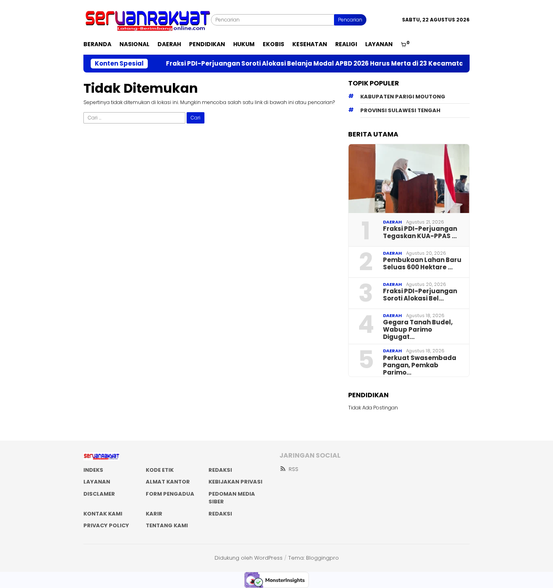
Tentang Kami (167, 525)
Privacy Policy (106, 525)
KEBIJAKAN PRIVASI (235, 482)
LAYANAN (96, 482)
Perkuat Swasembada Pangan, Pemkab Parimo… (419, 365)
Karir (154, 514)
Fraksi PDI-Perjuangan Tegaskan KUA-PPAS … (420, 232)
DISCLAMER (99, 494)
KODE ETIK (160, 470)
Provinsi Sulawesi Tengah (400, 110)
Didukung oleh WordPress (249, 558)
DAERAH (392, 222)
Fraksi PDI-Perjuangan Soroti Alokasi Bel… (420, 295)
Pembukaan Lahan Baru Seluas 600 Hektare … (422, 263)
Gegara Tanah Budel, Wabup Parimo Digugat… (418, 330)
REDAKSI (220, 470)
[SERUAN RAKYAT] (147, 19)
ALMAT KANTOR (168, 482)
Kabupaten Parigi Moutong (402, 96)
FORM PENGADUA (170, 494)
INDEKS (93, 470)
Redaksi (220, 514)
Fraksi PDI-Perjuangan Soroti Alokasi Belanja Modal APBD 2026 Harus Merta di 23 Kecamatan (302, 63)
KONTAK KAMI (102, 514)
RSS (293, 469)
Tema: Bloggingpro (313, 558)
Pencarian (350, 19)
